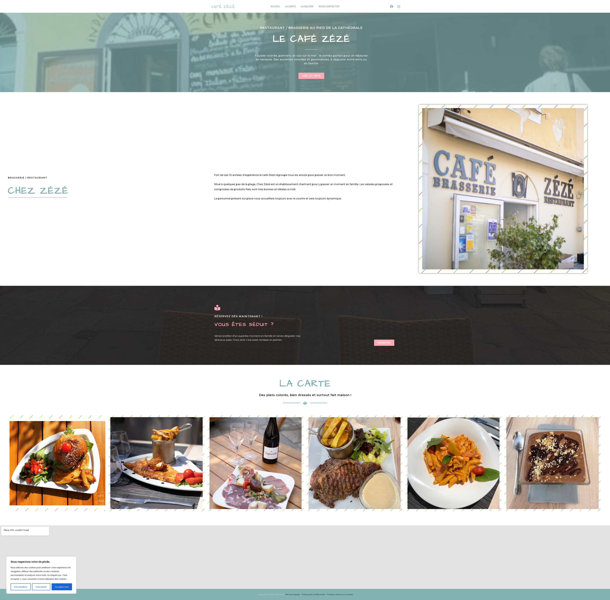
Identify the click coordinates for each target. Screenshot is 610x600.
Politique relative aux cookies (340, 594)
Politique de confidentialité (313, 594)
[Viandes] (354, 463)
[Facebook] (391, 6)
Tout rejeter (41, 586)
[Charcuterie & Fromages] (255, 463)
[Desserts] (552, 463)
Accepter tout (61, 586)
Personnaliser (20, 586)
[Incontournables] (57, 463)
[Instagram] (398, 6)
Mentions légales (292, 594)
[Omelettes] (156, 463)
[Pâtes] (453, 463)
